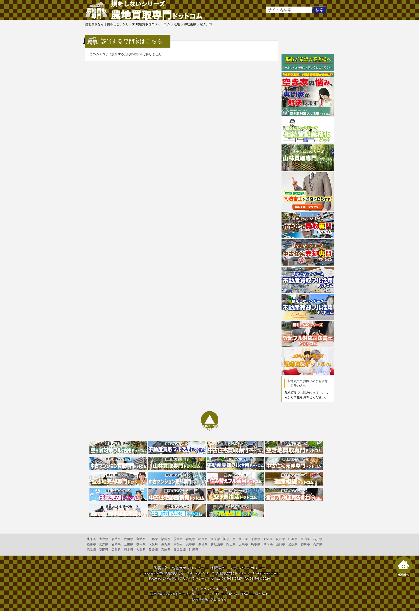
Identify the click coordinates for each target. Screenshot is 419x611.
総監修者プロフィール (190, 567)
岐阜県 (141, 544)
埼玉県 (243, 539)
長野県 (280, 539)
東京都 (215, 539)
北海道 (91, 539)
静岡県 (116, 544)
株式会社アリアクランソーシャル (190, 578)
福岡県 (103, 549)
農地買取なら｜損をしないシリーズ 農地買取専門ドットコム (207, 573)
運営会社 (161, 567)
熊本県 (128, 549)
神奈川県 (229, 539)
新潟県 (268, 539)
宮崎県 (165, 549)
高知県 (317, 544)
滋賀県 (165, 544)
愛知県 (103, 544)
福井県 (91, 544)
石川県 (317, 539)
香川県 (305, 544)
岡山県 (231, 544)
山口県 (280, 544)
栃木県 (203, 539)
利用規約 (218, 567)
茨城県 (178, 539)
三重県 (128, 544)
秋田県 (128, 539)
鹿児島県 (179, 549)
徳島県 (91, 549)
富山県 (305, 539)
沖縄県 (193, 549)
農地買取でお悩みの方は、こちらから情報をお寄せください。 (306, 394)
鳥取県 (255, 544)
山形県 (153, 539)
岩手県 (116, 539)
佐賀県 (116, 549)
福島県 (165, 539)
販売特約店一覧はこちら (209, 599)
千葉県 (255, 539)
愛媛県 (293, 544)
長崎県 (153, 549)
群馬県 (190, 539)
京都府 (178, 544)
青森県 (103, 539)
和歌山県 (217, 544)
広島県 (243, 544)
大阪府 (153, 544)
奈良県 (203, 544)
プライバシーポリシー (247, 567)
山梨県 (293, 539)
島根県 (268, 544)
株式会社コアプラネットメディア (189, 594)
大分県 (141, 549)
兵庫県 (190, 544)
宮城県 (141, 539)
